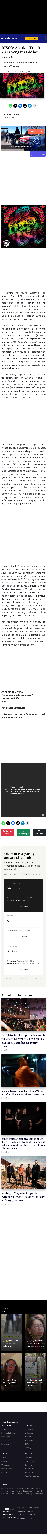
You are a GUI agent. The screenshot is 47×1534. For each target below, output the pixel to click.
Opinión (28, 1465)
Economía (29, 1488)
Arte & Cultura (19, 72)
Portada (28, 1457)
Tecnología (29, 1494)
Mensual (27, 874)
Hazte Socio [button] (31, 38)
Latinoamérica (7, 1468)
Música (31, 72)
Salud (11, 1491)
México (4, 1461)
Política (4, 1488)
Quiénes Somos (8, 1429)
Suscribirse (23, 906)
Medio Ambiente (16, 1488)
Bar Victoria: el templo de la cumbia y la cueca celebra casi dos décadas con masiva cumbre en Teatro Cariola (23, 1040)
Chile (3, 1457)
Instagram (29, 1433)
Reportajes (29, 1472)
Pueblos (38, 1488)
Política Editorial (8, 1433)
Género (18, 1491)
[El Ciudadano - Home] (11, 38)
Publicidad (5, 1436)
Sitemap (37, 1515)
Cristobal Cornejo (11, 114)
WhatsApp (24, 833)
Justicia (4, 1491)
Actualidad (6, 72)
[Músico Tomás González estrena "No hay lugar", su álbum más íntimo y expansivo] (23, 1071)
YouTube (39, 833)
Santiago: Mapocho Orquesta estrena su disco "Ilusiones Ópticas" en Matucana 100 (23, 1196)
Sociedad (37, 1491)
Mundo (4, 1472)
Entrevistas (29, 1468)
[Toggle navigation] (42, 38)
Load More (23, 1406)
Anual (37, 874)
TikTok (27, 1444)
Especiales (27, 1491)
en (35, 1519)
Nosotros (21, 1508)
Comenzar (23, 937)
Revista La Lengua (32, 1476)
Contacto (5, 1440)
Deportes (39, 1494)
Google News (8, 832)
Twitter (28, 1436)
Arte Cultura (17, 1494)
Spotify (28, 1447)
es (31, 1519)
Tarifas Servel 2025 (24, 1515)
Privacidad (6, 1444)
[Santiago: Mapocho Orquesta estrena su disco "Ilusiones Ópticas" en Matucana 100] (23, 1173)
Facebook (29, 1429)
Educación (6, 1494)
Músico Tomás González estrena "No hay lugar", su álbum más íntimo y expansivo (22, 1092)
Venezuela (5, 1465)
